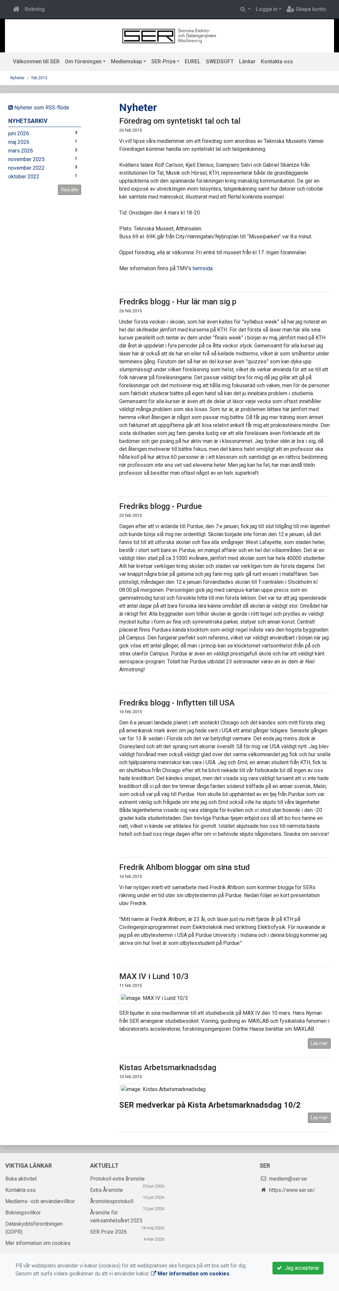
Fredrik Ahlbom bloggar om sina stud (184, 867)
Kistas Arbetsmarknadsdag (167, 1067)
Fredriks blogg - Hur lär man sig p (177, 301)
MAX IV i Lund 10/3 (154, 976)
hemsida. (203, 268)
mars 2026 (20, 151)
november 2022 (26, 168)
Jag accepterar (300, 1268)
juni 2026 (18, 133)
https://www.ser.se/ (292, 1190)
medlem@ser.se (288, 1179)
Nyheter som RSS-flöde (41, 107)
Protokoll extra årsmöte (117, 1179)
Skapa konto (310, 9)
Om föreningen (83, 61)
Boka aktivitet (21, 1179)
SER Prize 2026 (108, 1232)
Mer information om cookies (38, 1243)
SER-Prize (163, 61)
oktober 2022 (23, 176)
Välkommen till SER (36, 61)
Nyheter (17, 78)
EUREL (193, 61)
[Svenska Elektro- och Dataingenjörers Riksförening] (169, 35)
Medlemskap (126, 61)
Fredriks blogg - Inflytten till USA (177, 702)
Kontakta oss (277, 61)
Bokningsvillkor (23, 1212)
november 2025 (26, 159)
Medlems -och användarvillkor (40, 1201)
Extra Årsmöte (106, 1190)
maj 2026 (18, 142)
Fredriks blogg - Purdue (160, 506)
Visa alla (69, 189)
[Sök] (245, 9)
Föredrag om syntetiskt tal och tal (179, 121)
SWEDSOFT (220, 61)
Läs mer (319, 1043)
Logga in (266, 9)
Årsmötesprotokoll (111, 1201)
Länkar (247, 61)
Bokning (35, 9)
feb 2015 (39, 78)
